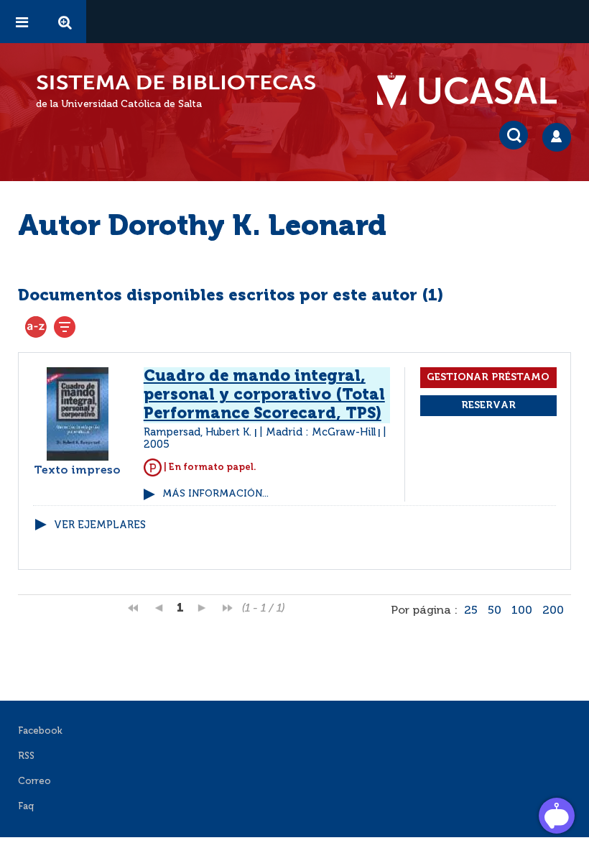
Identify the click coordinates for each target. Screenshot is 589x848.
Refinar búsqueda (64, 327)
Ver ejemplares (100, 525)
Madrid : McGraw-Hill (321, 433)
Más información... (215, 494)
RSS (26, 756)
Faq (26, 806)
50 (494, 611)
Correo (34, 781)
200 (553, 611)
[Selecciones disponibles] (36, 327)
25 (471, 611)
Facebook (40, 731)
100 (521, 611)
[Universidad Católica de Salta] (474, 91)
